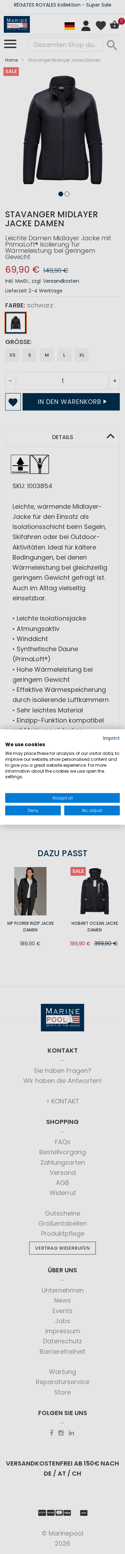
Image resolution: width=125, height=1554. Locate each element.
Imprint (111, 738)
